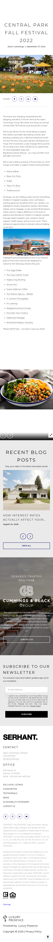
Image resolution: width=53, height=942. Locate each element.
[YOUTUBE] (26, 816)
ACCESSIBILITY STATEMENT (16, 802)
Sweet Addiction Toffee (17, 289)
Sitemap (7, 904)
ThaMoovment (13, 190)
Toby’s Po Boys (13, 186)
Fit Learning (12, 303)
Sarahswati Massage (16, 318)
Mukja (9, 181)
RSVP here (15, 329)
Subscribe (26, 714)
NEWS (6, 798)
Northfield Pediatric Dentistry (20, 322)
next (10, 435)
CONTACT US (9, 806)
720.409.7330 (9, 756)
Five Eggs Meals (14, 270)
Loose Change (30, 144)
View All (26, 546)
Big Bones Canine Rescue (14, 153)
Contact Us (26, 639)
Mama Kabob (13, 171)
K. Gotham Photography (18, 299)
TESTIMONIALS (10, 793)
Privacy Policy (35, 706)
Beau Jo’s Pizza (14, 176)
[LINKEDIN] (19, 816)
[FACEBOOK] (5, 816)
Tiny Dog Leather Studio (18, 275)
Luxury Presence (28, 925)
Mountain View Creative (17, 313)
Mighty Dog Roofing (16, 280)
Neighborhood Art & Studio (19, 308)
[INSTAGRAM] (12, 816)
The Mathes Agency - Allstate (20, 294)
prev (3, 435)
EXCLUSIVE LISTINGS (13, 785)
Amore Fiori (12, 284)
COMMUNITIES (10, 789)
